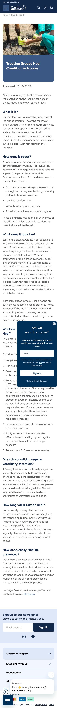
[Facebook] (33, 636)
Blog (13, 15)
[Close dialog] (54, 323)
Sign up (37, 373)
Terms (51, 705)
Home (5, 15)
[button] (28, 653)
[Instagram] (24, 636)
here (40, 363)
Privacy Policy (41, 705)
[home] (18, 8)
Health (21, 15)
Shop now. (29, 594)
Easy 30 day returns (11, 2)
